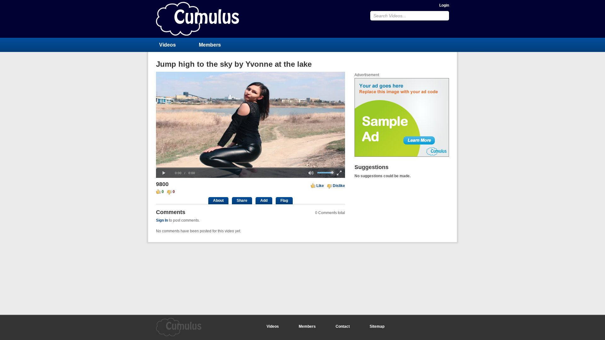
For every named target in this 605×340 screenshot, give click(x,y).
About (218, 200)
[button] (164, 173)
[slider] (250, 167)
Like (320, 186)
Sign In (162, 220)
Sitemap (377, 326)
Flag (284, 200)
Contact (343, 326)
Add (264, 200)
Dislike (339, 186)
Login (444, 5)
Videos (167, 45)
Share (242, 200)
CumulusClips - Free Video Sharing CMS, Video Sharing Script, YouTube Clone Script (197, 19)
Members (210, 45)
